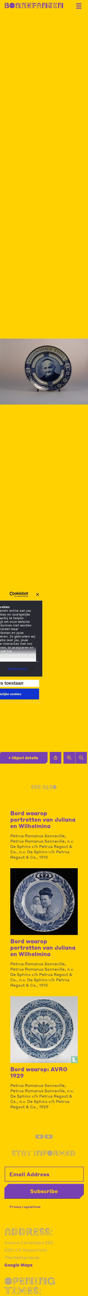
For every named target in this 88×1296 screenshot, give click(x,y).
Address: (28, 1231)
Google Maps (18, 1265)
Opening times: (29, 1286)
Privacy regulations (25, 1207)
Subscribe (44, 1191)
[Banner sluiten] (37, 594)
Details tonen (17, 669)
